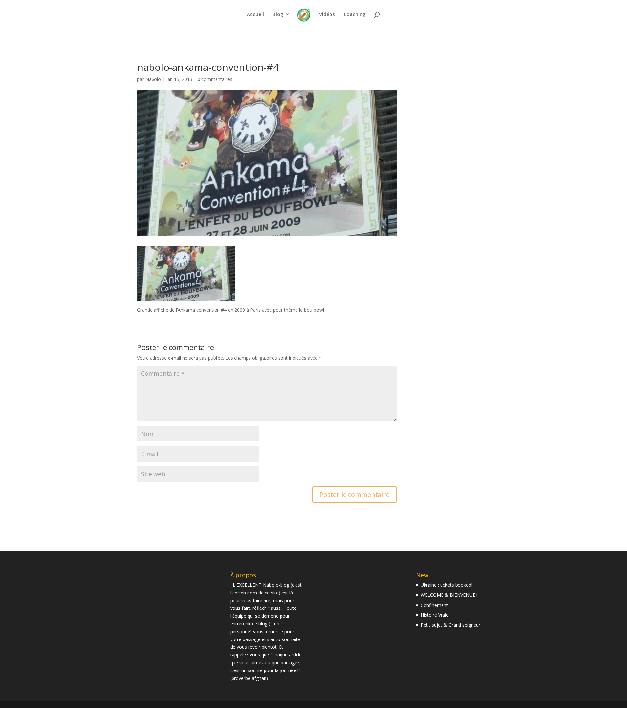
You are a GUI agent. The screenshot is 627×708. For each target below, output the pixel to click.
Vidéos (327, 14)
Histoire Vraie (435, 615)
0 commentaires (215, 79)
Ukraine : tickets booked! (446, 585)
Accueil (255, 14)
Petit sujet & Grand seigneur (450, 625)
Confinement (434, 605)
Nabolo (153, 79)
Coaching (355, 14)
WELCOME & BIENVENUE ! (449, 595)
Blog (277, 14)
